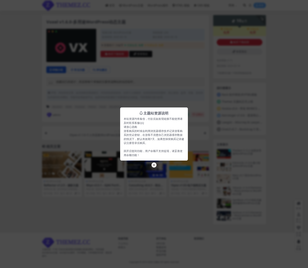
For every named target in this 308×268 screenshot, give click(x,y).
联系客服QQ (136, 123)
